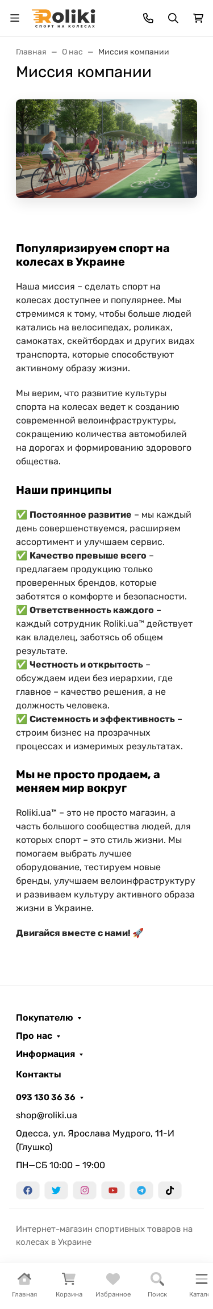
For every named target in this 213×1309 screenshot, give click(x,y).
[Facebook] (28, 1190)
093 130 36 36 (46, 1097)
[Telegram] (141, 1190)
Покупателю (44, 1017)
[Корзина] (198, 18)
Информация (45, 1054)
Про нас (34, 1036)
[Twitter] (56, 1190)
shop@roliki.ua (46, 1115)
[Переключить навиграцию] (15, 18)
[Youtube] (113, 1190)
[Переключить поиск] (173, 18)
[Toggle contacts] (148, 18)
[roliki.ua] (63, 17)
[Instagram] (85, 1190)
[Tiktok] (170, 1190)
